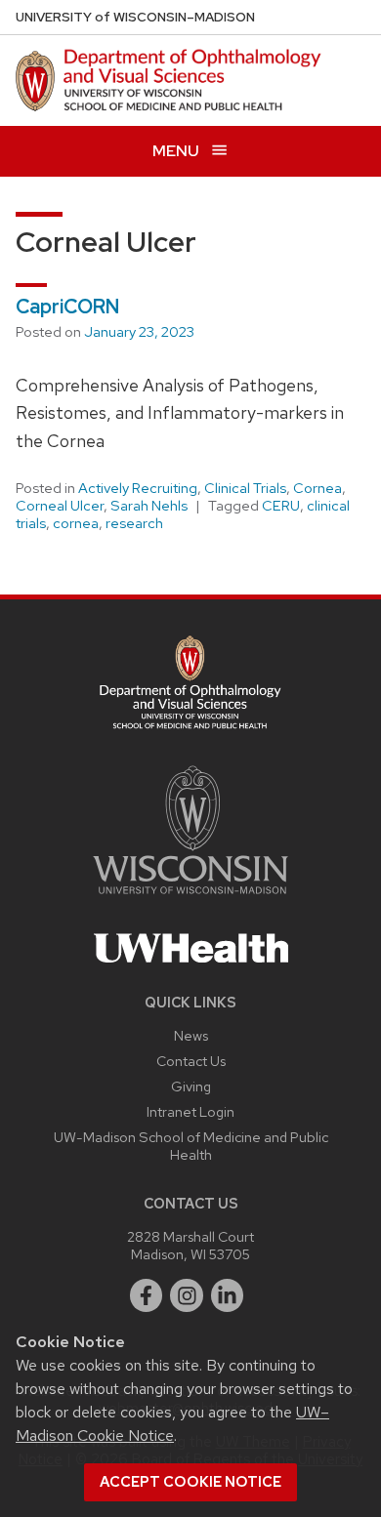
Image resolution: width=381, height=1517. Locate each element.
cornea (76, 523)
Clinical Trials (245, 488)
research (134, 523)
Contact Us (191, 1060)
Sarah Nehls (149, 505)
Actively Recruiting (137, 488)
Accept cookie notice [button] (190, 1482)
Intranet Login (190, 1111)
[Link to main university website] (190, 897)
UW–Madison (135, 17)
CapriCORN (67, 306)
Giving (191, 1086)
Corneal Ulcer (60, 505)
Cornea (317, 488)
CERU (281, 505)
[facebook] (146, 1295)
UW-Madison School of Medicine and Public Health (191, 1146)
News (191, 1035)
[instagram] (186, 1295)
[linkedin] (227, 1295)
